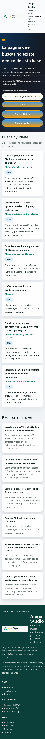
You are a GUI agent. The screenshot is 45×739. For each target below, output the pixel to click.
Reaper (7, 694)
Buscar (22, 104)
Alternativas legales (13, 711)
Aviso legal (9, 722)
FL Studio (8, 687)
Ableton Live (10, 690)
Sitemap (8, 732)
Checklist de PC (11, 708)
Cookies (8, 729)
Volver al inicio (22, 114)
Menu (38, 16)
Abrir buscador (22, 123)
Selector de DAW (12, 705)
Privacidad (9, 725)
